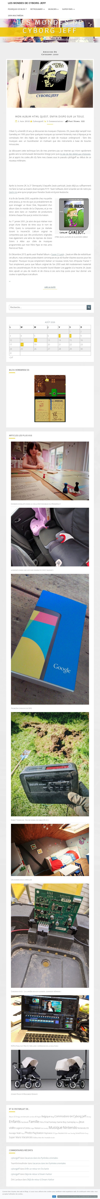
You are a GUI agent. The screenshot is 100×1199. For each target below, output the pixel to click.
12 (36, 340)
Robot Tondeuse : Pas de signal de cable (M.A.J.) (30, 820)
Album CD (12, 1117)
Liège (32, 1128)
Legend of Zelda (23, 1128)
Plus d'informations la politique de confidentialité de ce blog (77, 1196)
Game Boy (61, 1122)
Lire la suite (51, 287)
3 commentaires (55, 121)
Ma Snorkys (44, 1128)
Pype (56, 1133)
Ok (54, 1196)
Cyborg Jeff (79, 1116)
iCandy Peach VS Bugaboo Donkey (24, 1094)
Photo (28, 1133)
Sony (86, 1133)
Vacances (27, 1137)
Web (39, 1138)
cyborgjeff (38, 121)
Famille (34, 1121)
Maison (38, 1128)
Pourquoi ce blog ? (17, 9)
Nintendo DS (83, 1128)
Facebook (24, 1122)
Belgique (45, 1116)
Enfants (14, 1121)
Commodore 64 (63, 1116)
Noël (19, 1133)
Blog (52, 1117)
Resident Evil (62, 1133)
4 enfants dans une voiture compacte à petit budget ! (32, 570)
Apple (39, 1117)
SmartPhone (80, 1133)
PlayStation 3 (49, 1133)
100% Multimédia (15, 16)
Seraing (73, 1133)
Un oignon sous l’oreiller (21, 880)
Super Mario (15, 1137)
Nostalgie (12, 1133)
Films (42, 1122)
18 (22, 344)
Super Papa (67, 9)
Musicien (52, 9)
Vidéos (35, 1137)
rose (69, 1133)
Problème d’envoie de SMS (21, 708)
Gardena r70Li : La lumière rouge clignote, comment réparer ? (36, 991)
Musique (55, 1127)
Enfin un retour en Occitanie (37, 1168)
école (53, 1138)
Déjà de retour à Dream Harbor (38, 1174)
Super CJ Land (57, 254)
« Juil (11, 357)
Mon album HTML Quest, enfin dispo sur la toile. (50, 116)
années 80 (33, 1117)
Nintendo (70, 1127)
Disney (88, 1117)
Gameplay (71, 1122)
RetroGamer (36, 9)
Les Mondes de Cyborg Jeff (27, 3)
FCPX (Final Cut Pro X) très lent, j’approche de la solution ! (35, 1046)
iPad (77, 1122)
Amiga (18, 1117)
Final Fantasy (50, 1122)
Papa (22, 1133)
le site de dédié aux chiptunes (75, 154)
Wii (43, 1138)
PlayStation (38, 1133)
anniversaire (24, 1117)
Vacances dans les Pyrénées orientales (41, 1158)
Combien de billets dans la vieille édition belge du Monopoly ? (36, 504)
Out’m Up (13, 192)
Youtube (47, 1137)
